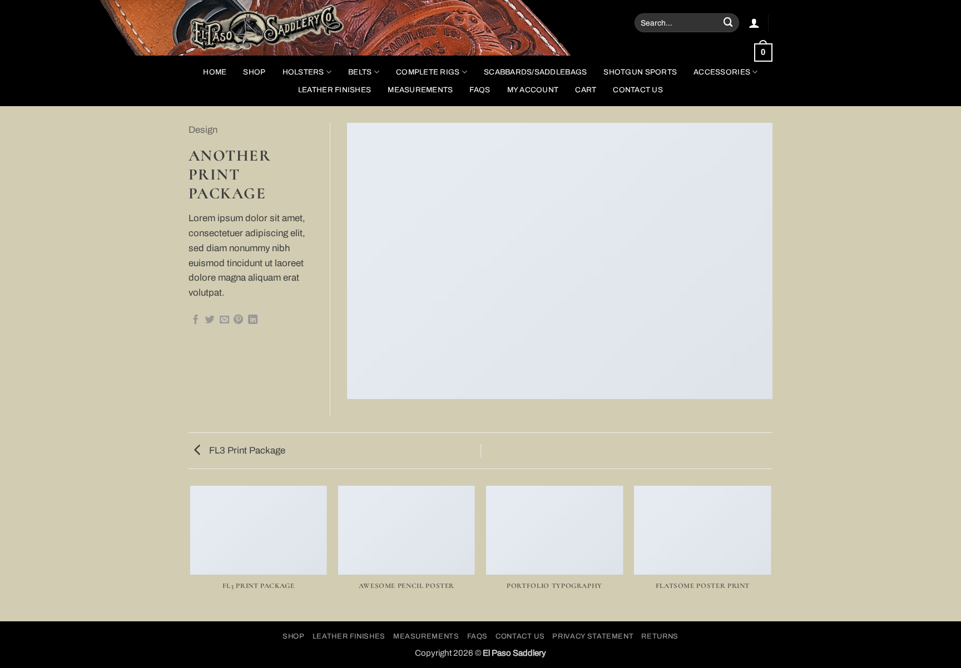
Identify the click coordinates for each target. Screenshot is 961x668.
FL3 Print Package (246, 450)
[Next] (770, 553)
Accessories (721, 72)
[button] (754, 23)
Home (214, 72)
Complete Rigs (428, 72)
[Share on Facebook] (195, 320)
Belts (359, 72)
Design (203, 129)
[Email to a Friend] (224, 320)
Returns (659, 636)
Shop (294, 636)
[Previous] (190, 553)
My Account (533, 90)
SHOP (254, 72)
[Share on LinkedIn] (252, 320)
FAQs (479, 90)
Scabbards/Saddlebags (535, 72)
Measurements (420, 90)
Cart (585, 90)
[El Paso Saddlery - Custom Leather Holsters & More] (277, 28)
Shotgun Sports (640, 72)
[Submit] (729, 22)
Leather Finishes (334, 90)
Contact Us (638, 90)
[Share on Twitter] (210, 320)
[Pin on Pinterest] (238, 320)
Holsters (303, 72)
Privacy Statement (592, 636)
